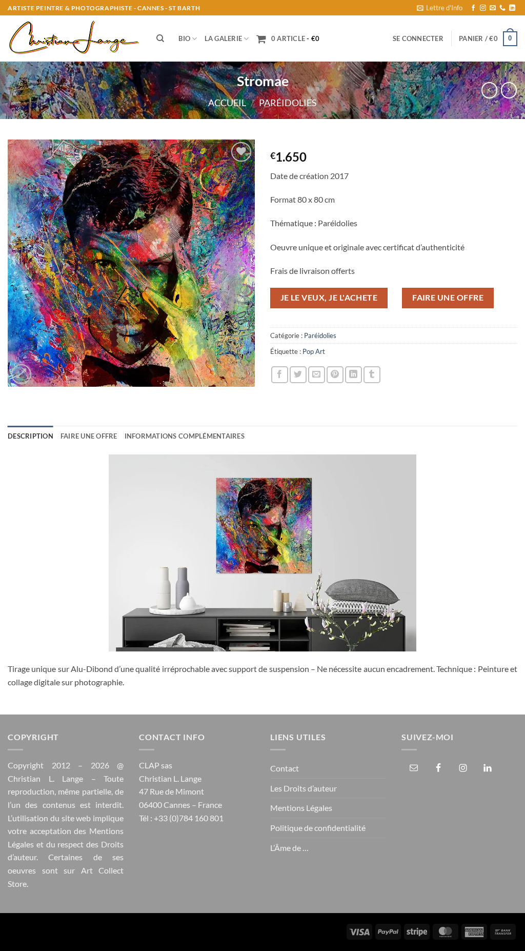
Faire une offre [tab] (88, 436)
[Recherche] (160, 38)
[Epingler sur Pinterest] (335, 374)
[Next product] (489, 90)
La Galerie (224, 38)
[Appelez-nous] (502, 8)
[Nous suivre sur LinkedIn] (512, 8)
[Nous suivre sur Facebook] (473, 8)
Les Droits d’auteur (303, 788)
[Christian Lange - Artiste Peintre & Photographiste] (74, 38)
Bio (184, 38)
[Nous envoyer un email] (493, 8)
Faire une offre (447, 297)
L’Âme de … (289, 848)
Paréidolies (288, 102)
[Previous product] (509, 90)
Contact (284, 768)
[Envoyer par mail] (316, 374)
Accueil (227, 102)
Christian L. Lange (45, 778)
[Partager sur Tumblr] (372, 374)
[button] (439, 7)
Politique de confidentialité (318, 828)
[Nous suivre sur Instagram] (483, 8)
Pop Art (313, 351)
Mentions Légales (301, 808)
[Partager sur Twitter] (298, 374)
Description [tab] (30, 436)
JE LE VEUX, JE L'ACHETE (329, 297)
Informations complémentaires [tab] (185, 436)
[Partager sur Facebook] (279, 374)
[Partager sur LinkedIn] (353, 374)
